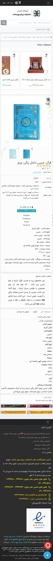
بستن (48, 269)
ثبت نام (10, 3)
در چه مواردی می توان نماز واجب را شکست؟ (34, 437)
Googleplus (27, 219)
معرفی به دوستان (23, 312)
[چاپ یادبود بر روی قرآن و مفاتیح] (39, 406)
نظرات (35, 312)
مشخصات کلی (46, 312)
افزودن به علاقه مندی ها (26, 211)
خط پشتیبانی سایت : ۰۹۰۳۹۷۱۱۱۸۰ (35, 499)
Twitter (26, 222)
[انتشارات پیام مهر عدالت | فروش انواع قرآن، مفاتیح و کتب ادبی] (26, 13)
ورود (4, 3)
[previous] (47, 71)
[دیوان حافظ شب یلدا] (13, 406)
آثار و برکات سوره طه (42, 445)
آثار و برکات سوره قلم (42, 449)
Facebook (26, 225)
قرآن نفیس (37, 172)
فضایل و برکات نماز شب (41, 441)
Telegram (26, 215)
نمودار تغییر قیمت (44, 317)
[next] (6, 71)
